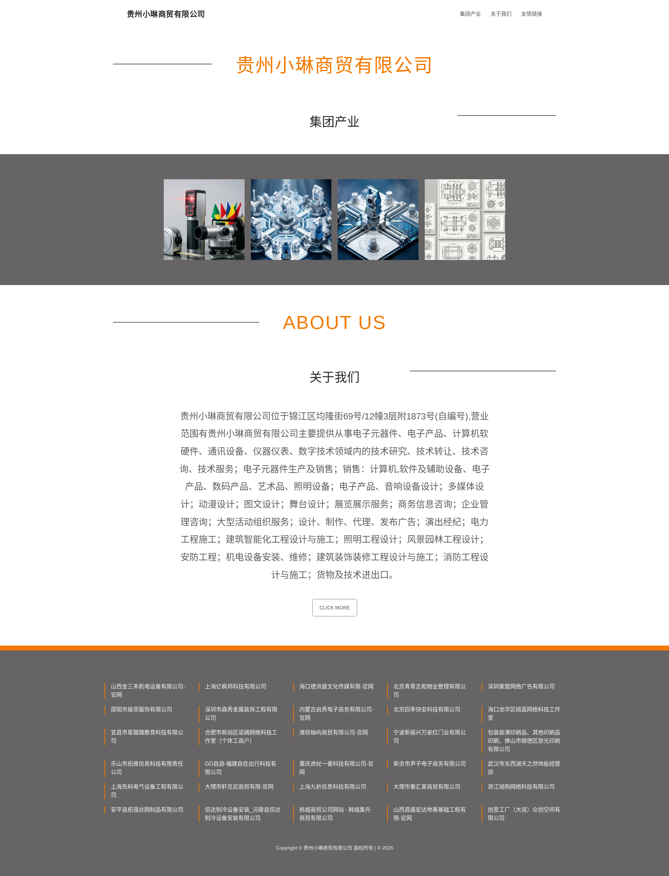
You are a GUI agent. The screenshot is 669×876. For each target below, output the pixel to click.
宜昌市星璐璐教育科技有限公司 (147, 736)
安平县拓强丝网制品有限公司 (147, 810)
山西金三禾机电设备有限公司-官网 (148, 691)
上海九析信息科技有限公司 (332, 787)
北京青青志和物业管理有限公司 (429, 691)
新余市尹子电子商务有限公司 (429, 764)
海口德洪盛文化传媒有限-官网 (336, 686)
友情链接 (531, 14)
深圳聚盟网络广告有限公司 (521, 686)
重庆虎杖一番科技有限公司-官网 (336, 768)
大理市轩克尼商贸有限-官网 (239, 787)
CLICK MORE (335, 607)
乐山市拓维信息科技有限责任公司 (147, 768)
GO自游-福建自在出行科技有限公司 (240, 768)
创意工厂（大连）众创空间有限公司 (524, 814)
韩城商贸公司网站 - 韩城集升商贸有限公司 (335, 814)
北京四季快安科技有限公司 (426, 709)
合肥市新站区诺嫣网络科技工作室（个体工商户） (241, 736)
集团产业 (470, 14)
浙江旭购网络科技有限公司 (521, 787)
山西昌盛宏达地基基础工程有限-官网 (429, 814)
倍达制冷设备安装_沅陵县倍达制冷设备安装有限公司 (242, 814)
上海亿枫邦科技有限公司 (235, 686)
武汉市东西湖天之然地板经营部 (524, 768)
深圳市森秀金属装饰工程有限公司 (241, 714)
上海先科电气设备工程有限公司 (147, 791)
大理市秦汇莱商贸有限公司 (426, 787)
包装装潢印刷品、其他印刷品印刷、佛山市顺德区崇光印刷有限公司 (524, 740)
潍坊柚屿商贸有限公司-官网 (333, 732)
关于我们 (501, 14)
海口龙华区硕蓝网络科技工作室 (524, 714)
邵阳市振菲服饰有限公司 (141, 709)
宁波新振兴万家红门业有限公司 (429, 736)
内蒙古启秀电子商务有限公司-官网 (336, 714)
